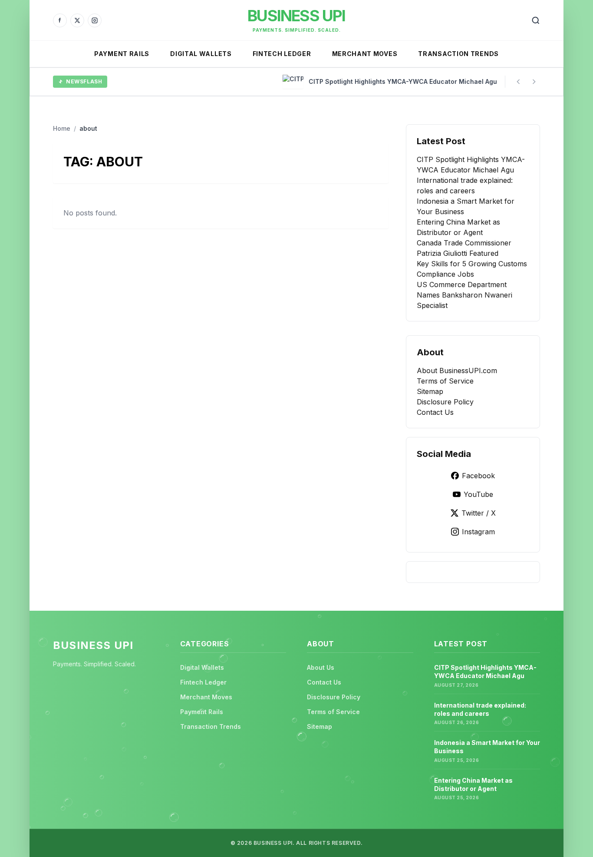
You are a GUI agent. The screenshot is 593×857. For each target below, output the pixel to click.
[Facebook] (60, 20)
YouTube (478, 494)
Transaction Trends (458, 53)
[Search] (535, 20)
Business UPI (296, 15)
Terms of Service (445, 381)
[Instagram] (95, 20)
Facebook (478, 475)
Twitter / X (478, 513)
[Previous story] (518, 82)
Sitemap (430, 391)
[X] (77, 20)
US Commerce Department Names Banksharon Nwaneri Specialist (464, 295)
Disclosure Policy (445, 401)
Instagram (478, 531)
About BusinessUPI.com (457, 370)
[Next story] (534, 82)
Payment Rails (121, 53)
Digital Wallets (201, 53)
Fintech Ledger (282, 53)
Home (61, 128)
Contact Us (435, 412)
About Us (320, 667)
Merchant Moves (365, 53)
